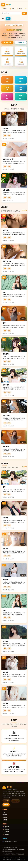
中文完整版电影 (6, 854)
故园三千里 (6, 190)
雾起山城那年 (7, 416)
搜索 (24, 13)
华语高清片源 (14, 854)
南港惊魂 (5, 641)
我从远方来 (6, 447)
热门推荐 (4, 820)
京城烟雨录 (6, 385)
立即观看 (8, 42)
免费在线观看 (21, 854)
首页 (5, 9)
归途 (4, 292)
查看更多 (24, 210)
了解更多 (19, 42)
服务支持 (7, 827)
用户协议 (7, 834)
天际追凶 (5, 580)
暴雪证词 (5, 703)
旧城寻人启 (6, 354)
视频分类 (4, 815)
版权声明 (7, 829)
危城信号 (5, 518)
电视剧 (20, 9)
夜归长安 (5, 128)
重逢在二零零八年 (8, 159)
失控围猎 (5, 672)
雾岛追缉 (5, 549)
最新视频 (4, 817)
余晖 (4, 323)
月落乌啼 (5, 230)
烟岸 (4, 487)
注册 (8, 18)
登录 (3, 18)
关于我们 (7, 832)
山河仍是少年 (7, 261)
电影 (13, 9)
